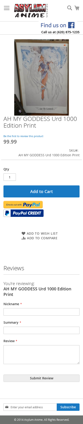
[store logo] (31, 10)
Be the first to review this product (23, 136)
